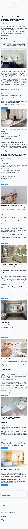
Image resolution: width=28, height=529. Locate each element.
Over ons (2, 519)
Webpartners (2, 520)
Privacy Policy (2, 521)
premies (9, 470)
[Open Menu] (14, 11)
